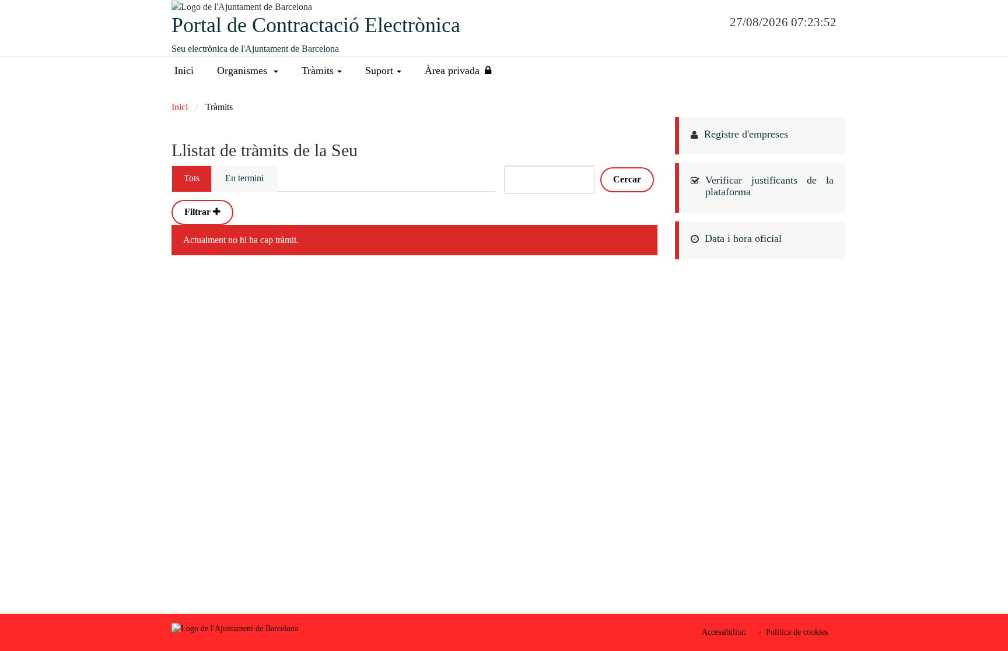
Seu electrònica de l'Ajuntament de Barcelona (255, 49)
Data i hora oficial (743, 238)
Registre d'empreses (746, 134)
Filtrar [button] (198, 212)
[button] (247, 71)
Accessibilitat (724, 632)
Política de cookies (797, 632)
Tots (192, 178)
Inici (184, 70)
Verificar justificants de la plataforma (769, 186)
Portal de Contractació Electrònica (316, 25)
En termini (244, 178)
